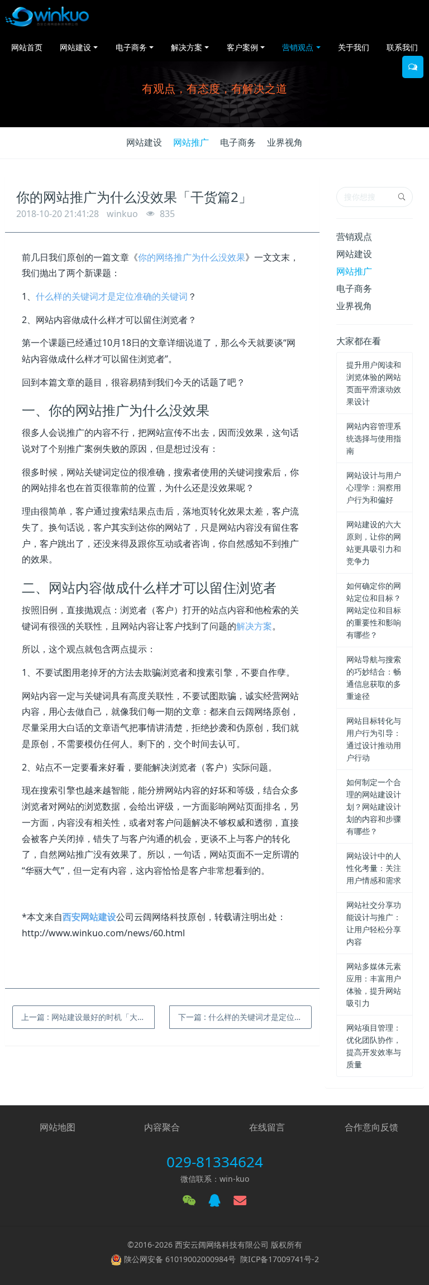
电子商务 (238, 142)
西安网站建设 (89, 917)
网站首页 (26, 47)
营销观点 (354, 236)
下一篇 (245, 1017)
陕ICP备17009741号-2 (279, 1259)
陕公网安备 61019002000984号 (180, 1259)
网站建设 (144, 142)
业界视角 (285, 142)
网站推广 (191, 142)
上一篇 (88, 1017)
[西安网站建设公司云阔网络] (47, 16)
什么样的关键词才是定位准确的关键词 (112, 296)
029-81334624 (214, 1162)
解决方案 (254, 626)
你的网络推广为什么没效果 (191, 257)
